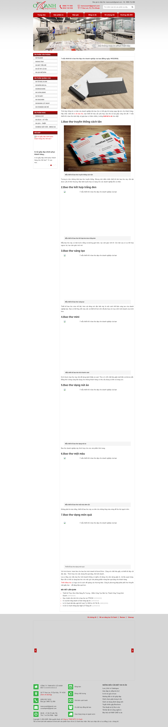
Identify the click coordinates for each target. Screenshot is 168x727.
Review (122, 617)
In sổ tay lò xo (41, 69)
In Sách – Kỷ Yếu (42, 120)
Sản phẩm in (58, 15)
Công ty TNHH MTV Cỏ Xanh (72, 719)
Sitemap (131, 617)
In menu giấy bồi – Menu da (46, 127)
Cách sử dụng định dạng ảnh (113, 702)
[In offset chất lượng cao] (44, 5)
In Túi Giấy (39, 96)
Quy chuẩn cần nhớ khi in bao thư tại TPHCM (82, 598)
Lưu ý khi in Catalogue (111, 688)
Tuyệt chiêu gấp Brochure (112, 704)
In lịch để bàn (41, 72)
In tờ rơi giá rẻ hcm (109, 694)
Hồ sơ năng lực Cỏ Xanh (108, 617)
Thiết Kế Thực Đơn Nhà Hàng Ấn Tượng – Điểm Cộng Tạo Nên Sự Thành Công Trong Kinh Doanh (93, 594)
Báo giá (75, 15)
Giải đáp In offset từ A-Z (111, 691)
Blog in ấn (92, 15)
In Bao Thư (40, 61)
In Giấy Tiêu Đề (41, 65)
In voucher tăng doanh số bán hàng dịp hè (81, 601)
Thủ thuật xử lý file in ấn (111, 707)
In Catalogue (41, 92)
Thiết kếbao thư (66, 582)
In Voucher (40, 99)
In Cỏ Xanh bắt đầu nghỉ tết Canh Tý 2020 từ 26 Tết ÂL (85, 603)
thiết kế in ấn (108, 116)
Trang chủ (41, 15)
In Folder (39, 58)
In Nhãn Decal (41, 85)
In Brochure (40, 89)
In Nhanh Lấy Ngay (43, 103)
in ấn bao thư (78, 114)
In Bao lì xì (39, 116)
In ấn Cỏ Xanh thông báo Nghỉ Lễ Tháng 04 (81, 606)
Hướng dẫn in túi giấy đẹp (112, 696)
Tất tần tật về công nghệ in (112, 710)
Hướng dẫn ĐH (126, 15)
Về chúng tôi (109, 15)
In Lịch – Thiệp (41, 123)
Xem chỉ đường (46, 694)
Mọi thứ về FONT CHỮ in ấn (112, 712)
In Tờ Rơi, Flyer (41, 81)
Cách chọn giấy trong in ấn (112, 699)
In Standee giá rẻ (42, 107)
